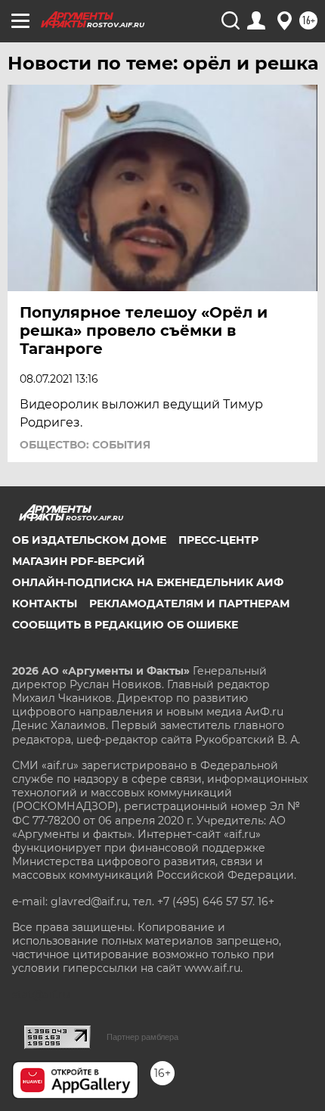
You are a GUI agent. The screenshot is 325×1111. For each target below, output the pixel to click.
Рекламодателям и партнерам (189, 603)
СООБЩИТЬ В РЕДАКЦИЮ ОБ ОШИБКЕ (125, 625)
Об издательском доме (89, 540)
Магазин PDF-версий (78, 561)
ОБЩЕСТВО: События (85, 444)
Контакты (44, 603)
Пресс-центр (218, 540)
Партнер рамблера (142, 1036)
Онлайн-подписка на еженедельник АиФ (147, 582)
